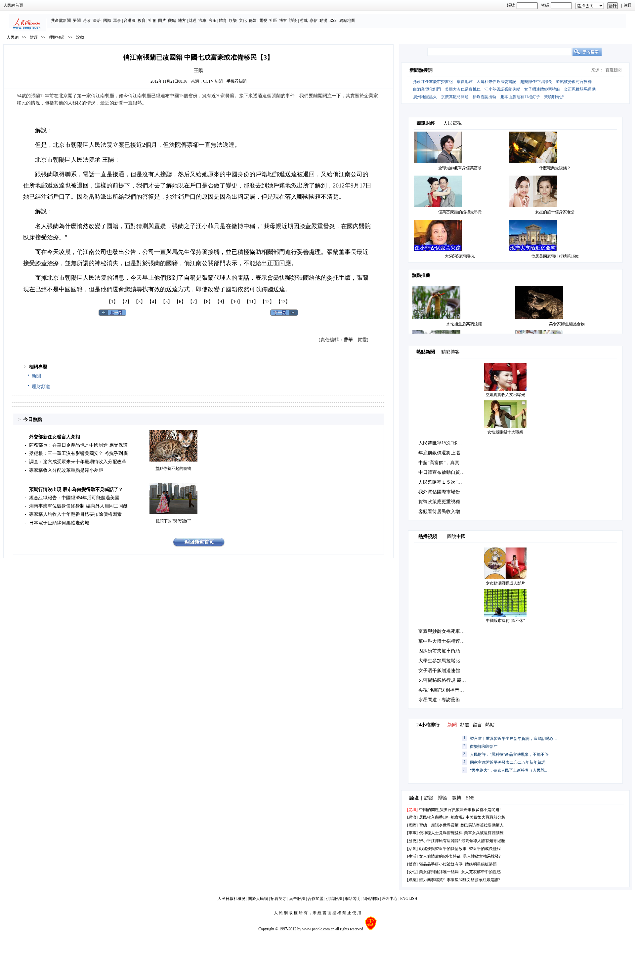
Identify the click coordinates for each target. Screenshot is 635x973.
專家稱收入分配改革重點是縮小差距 (66, 470)
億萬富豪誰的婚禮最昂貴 (460, 212)
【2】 (126, 301)
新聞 (36, 376)
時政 (87, 20)
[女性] (412, 872)
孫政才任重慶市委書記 (433, 81)
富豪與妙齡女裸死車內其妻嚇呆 (450, 631)
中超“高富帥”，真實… (441, 462)
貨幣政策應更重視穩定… (443, 501)
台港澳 (130, 20)
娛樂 (233, 20)
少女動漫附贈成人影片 (505, 583)
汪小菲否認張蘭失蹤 (502, 89)
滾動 (80, 37)
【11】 (251, 301)
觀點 (172, 20)
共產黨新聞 (61, 20)
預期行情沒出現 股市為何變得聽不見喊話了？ (76, 489)
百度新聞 (613, 70)
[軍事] (412, 833)
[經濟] (412, 817)
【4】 (153, 301)
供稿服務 (334, 898)
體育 (223, 20)
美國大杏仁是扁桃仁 (463, 89)
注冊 (628, 5)
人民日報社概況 (231, 898)
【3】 (139, 301)
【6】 (180, 301)
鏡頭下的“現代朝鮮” (173, 521)
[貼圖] (412, 848)
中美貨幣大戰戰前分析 (485, 817)
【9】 (221, 301)
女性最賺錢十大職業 (505, 432)
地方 (182, 20)
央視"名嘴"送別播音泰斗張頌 (448, 690)
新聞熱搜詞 (421, 70)
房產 (212, 20)
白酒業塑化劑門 (427, 89)
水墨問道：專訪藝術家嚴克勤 (448, 699)
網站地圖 (347, 20)
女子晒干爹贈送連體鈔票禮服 (448, 670)
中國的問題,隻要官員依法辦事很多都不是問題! (460, 809)
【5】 (166, 301)
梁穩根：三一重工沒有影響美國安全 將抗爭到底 (78, 453)
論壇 (414, 797)
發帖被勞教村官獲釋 (574, 81)
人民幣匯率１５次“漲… (442, 482)
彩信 (314, 20)
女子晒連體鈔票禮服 (542, 89)
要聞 (77, 20)
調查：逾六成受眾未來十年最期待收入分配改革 (77, 461)
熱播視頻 (427, 536)
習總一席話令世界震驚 (439, 825)
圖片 (162, 20)
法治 (97, 20)
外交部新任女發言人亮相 (54, 436)
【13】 (283, 301)
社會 (152, 20)
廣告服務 (297, 898)
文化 (243, 20)
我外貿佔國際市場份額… (443, 491)
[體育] (412, 864)
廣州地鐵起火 (425, 97)
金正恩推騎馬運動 (580, 89)
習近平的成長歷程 (485, 848)
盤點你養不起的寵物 (173, 468)
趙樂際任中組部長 (536, 81)
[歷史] (412, 840)
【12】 (267, 301)
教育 (142, 20)
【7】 (193, 301)
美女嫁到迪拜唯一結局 (439, 872)
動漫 (323, 20)
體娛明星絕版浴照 (481, 864)
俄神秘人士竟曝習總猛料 (441, 833)
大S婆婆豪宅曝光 (460, 256)
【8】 (207, 301)
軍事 (117, 20)
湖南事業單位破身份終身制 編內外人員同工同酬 (78, 506)
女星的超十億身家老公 (555, 212)
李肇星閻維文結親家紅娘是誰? (473, 879)
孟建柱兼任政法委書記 (496, 81)
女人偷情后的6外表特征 (440, 856)
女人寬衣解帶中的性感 (481, 872)
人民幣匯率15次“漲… (440, 442)
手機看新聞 (236, 81)
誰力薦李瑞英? (431, 879)
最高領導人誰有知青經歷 (483, 840)
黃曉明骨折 (554, 97)
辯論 (442, 797)
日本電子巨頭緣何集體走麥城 (59, 522)
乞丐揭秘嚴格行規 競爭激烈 (446, 680)
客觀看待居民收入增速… (443, 511)
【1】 (112, 301)
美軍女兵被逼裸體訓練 (484, 833)
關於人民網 (258, 898)
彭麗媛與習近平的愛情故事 (443, 848)
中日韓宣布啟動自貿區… (443, 472)
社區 (273, 20)
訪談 (293, 20)
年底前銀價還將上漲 (439, 452)
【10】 (235, 301)
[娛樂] (412, 879)
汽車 (202, 20)
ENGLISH (408, 898)
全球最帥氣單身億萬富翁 (460, 168)
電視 (263, 20)
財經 (192, 20)
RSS (333, 20)
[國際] (412, 825)
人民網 (13, 37)
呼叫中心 (390, 898)
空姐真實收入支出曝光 (505, 394)
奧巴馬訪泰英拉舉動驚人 (482, 825)
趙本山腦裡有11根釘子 (520, 97)
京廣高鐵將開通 (455, 97)
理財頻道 (57, 37)
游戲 (304, 20)
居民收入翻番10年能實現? (441, 817)
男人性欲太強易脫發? (481, 856)
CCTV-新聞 (213, 81)
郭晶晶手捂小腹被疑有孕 (441, 864)
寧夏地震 (465, 81)
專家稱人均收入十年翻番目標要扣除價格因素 (75, 514)
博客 (283, 20)
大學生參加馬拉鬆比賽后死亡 (448, 660)
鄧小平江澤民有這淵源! (439, 840)
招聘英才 (278, 898)
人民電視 (452, 123)
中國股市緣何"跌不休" (505, 620)
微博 (456, 797)
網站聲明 (352, 898)
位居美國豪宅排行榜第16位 (555, 256)
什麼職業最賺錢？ (555, 168)
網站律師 (371, 898)
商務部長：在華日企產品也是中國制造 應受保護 (78, 445)
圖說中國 (456, 536)
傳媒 (253, 20)
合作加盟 (315, 898)
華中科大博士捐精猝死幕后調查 (450, 641)
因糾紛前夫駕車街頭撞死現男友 (450, 650)
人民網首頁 (13, 5)
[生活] (412, 856)
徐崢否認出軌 (484, 97)
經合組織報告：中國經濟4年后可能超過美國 (74, 497)
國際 (107, 20)
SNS (470, 797)
